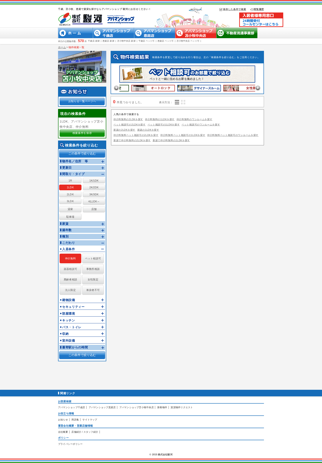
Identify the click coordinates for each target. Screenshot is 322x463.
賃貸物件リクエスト (182, 407)
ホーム (62, 47)
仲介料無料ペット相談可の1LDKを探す (182, 135)
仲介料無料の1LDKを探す (160, 119)
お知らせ (63, 419)
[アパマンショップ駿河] (261, 26)
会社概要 (63, 432)
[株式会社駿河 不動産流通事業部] (236, 37)
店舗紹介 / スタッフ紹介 (84, 432)
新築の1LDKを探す (148, 129)
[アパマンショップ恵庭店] (154, 37)
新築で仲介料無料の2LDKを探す (132, 140)
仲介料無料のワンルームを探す (194, 119)
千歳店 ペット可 (146, 41)
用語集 (75, 419)
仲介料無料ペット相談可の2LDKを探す (135, 135)
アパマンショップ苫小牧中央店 (136, 407)
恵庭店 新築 (108, 41)
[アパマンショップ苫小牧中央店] (195, 37)
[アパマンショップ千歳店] (113, 37)
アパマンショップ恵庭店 (102, 407)
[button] (70, 180)
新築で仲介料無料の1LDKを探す (171, 140)
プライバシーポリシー (70, 444)
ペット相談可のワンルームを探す (201, 124)
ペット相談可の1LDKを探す (164, 124)
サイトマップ (89, 419)
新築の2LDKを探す (124, 129)
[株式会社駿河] (87, 25)
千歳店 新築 (94, 41)
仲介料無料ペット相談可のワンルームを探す (232, 135)
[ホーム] (78, 37)
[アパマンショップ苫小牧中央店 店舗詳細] (82, 68)
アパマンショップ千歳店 (71, 407)
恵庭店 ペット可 (165, 41)
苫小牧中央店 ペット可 (188, 41)
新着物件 (162, 407)
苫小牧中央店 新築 (126, 41)
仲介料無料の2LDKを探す (128, 119)
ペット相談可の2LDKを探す (129, 124)
